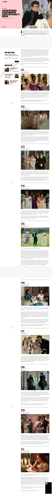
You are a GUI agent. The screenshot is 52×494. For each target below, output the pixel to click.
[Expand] (46, 482)
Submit (17, 61)
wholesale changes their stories (25, 314)
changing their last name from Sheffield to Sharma (41, 92)
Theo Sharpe (28, 316)
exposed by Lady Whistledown (26, 360)
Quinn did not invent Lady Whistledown (27, 477)
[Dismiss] (50, 482)
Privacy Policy (6, 58)
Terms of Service (15, 58)
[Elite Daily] (4, 1)
